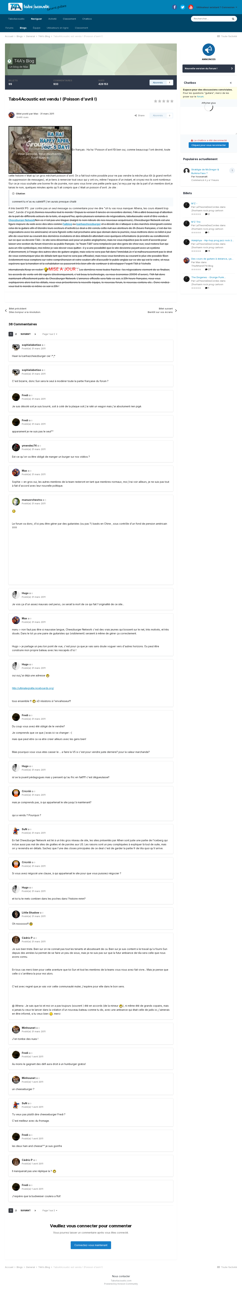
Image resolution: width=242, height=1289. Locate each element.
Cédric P (27, 937)
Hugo (25, 593)
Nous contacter (121, 1276)
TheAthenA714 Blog (202, 265)
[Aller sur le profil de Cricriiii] (16, 793)
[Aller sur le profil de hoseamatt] (187, 171)
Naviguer (36, 18)
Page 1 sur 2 (49, 334)
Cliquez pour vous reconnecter (209, 145)
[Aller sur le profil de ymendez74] (16, 447)
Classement (81, 27)
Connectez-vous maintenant (90, 1245)
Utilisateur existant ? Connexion (216, 7)
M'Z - (194, 203)
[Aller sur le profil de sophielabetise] (16, 347)
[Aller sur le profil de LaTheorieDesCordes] (187, 205)
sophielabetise (31, 344)
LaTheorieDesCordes (207, 206)
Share (141, 115)
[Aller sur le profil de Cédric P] (16, 940)
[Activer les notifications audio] (231, 83)
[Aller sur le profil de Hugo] (16, 595)
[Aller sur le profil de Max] (12, 115)
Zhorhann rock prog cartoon (207, 210)
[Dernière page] (35, 334)
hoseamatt (201, 176)
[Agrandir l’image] (40, 149)
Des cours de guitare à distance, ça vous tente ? (211, 259)
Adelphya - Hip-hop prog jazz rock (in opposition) (212, 240)
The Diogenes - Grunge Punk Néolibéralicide (207, 277)
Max (25, 66)
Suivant (26, 334)
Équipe (36, 27)
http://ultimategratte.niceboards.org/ (33, 688)
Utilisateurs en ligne (58, 27)
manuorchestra (32, 499)
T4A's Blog (24, 60)
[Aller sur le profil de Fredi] (16, 397)
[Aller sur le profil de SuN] (16, 831)
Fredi (25, 395)
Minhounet (28, 1027)
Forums (9, 27)
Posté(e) (34, 348)
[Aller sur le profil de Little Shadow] (16, 914)
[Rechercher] (233, 19)
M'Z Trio (196, 221)
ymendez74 (29, 445)
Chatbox (87, 18)
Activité (52, 18)
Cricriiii (26, 791)
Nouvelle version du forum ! (201, 68)
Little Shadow (30, 912)
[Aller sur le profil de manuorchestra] (16, 502)
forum (200, 96)
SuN (24, 829)
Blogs (23, 27)
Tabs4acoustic (16, 18)
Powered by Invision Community (121, 1283)
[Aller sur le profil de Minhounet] (16, 1029)
